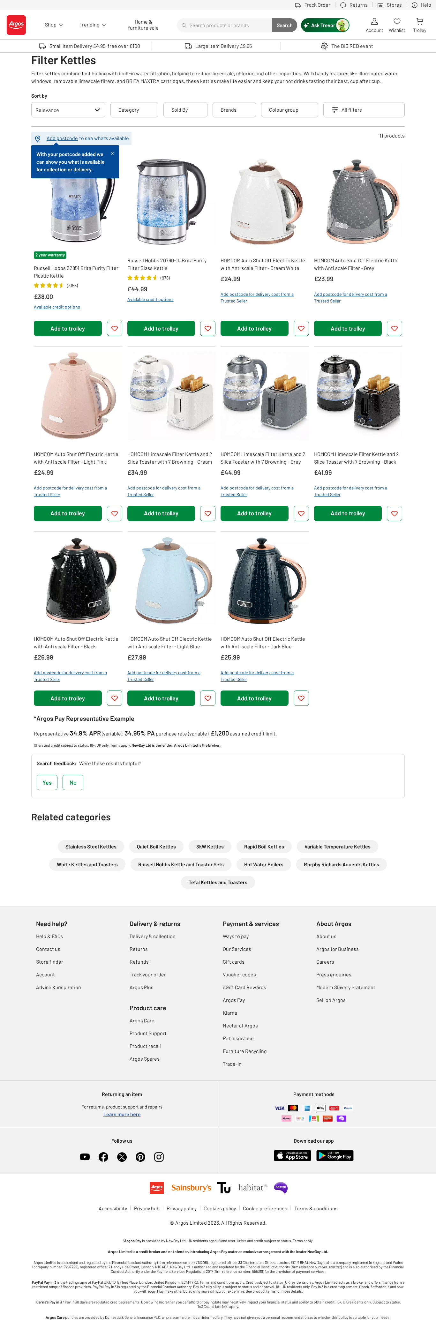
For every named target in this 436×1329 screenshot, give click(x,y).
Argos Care (142, 1020)
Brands (229, 110)
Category (128, 110)
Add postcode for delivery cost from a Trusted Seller (257, 297)
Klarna (230, 1013)
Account (45, 974)
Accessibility (113, 1208)
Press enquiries (333, 974)
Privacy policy (182, 1208)
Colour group (283, 110)
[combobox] (224, 25)
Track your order (148, 974)
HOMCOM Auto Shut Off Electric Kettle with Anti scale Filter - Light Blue (169, 642)
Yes (47, 782)
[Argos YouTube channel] (85, 1157)
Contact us (48, 949)
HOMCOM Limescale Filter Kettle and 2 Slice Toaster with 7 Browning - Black (356, 458)
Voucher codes (239, 974)
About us (326, 936)
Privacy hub (147, 1208)
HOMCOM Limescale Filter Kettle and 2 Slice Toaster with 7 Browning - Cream (169, 458)
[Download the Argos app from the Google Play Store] (335, 1155)
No (73, 782)
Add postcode (62, 138)
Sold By (179, 110)
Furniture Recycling (245, 1051)
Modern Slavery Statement (345, 987)
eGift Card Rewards (244, 987)
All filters (352, 110)
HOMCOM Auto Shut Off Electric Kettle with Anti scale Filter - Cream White (263, 264)
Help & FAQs (49, 936)
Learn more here (122, 1114)
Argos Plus (142, 987)
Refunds (139, 962)
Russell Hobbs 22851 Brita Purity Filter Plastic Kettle (76, 272)
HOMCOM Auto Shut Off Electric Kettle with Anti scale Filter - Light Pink (76, 458)
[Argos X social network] (122, 1157)
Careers (325, 962)
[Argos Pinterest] (140, 1157)
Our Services (237, 949)
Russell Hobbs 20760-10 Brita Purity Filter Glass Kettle (167, 264)
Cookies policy (220, 1208)
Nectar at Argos (240, 1025)
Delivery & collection (153, 936)
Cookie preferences (265, 1208)
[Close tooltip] (113, 153)
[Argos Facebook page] (103, 1157)
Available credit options (57, 307)
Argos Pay (234, 1000)
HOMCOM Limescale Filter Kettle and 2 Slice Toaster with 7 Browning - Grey (263, 458)
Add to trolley (67, 328)
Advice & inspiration (58, 987)
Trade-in (232, 1064)
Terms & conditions (316, 1208)
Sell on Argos (331, 1000)
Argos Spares (145, 1059)
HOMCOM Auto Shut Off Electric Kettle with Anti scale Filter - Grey (356, 264)
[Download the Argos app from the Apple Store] (292, 1155)
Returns (139, 949)
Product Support (148, 1033)
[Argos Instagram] (159, 1157)
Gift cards (233, 962)
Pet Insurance (238, 1038)
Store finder (49, 962)
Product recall (145, 1046)
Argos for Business (337, 949)
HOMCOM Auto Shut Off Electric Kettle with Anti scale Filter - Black (76, 642)
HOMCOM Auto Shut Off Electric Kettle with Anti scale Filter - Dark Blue (263, 642)
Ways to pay (236, 936)
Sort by (39, 96)
